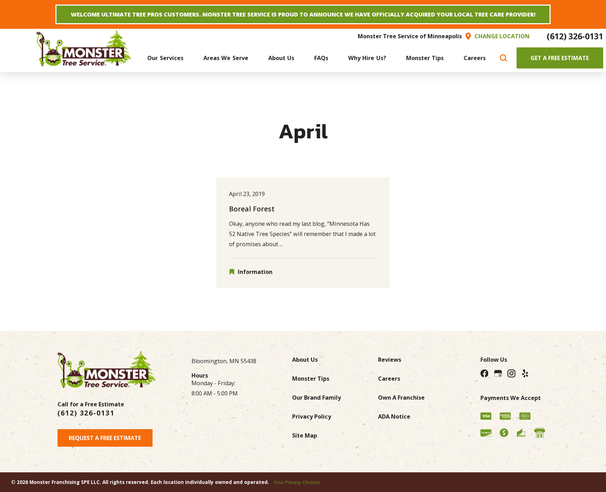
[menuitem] (165, 58)
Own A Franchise (401, 397)
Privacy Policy (311, 416)
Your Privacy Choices (297, 482)
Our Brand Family (316, 397)
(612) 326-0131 (575, 36)
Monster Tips (310, 378)
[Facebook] (484, 373)
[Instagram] (511, 373)
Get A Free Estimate (560, 58)
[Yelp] (525, 373)
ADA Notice (394, 416)
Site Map (304, 435)
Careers (389, 378)
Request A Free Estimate (105, 438)
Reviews (389, 359)
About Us (305, 359)
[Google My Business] (498, 373)
